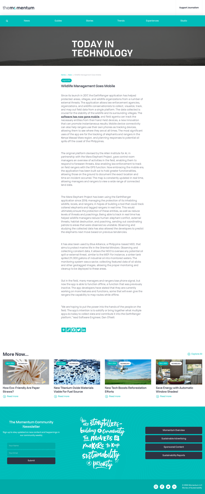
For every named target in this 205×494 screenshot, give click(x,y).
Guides (58, 21)
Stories (89, 21)
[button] (27, 20)
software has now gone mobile (80, 116)
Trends (121, 21)
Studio (183, 21)
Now (70, 75)
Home (63, 75)
